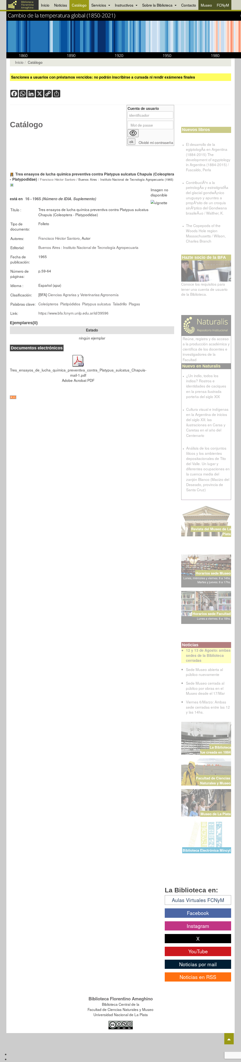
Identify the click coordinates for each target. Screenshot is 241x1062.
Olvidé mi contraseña (156, 142)
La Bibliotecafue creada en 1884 (215, 750)
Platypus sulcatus (96, 303)
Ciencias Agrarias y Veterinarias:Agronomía (83, 294)
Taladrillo (120, 303)
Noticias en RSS (198, 976)
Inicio (45, 5)
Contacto (188, 5)
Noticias (60, 5)
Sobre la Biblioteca (157, 5)
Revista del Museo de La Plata (211, 531)
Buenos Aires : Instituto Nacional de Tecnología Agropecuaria (88, 247)
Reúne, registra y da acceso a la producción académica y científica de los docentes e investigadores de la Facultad (206, 349)
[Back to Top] (229, 1038)
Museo (206, 5)
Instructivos (124, 5)
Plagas (134, 303)
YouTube (198, 951)
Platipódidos (70, 303)
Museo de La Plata (216, 813)
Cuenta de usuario (143, 108)
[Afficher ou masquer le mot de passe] (133, 133)
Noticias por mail (198, 964)
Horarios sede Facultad (212, 613)
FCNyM (223, 5)
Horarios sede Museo (213, 573)
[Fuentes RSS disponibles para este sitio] (92, 397)
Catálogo (79, 5)
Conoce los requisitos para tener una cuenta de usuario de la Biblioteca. (204, 289)
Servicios (99, 5)
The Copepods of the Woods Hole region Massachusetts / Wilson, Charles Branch (206, 233)
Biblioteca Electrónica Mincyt (207, 850)
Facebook (198, 912)
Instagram (198, 925)
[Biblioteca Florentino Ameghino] (22, 5)
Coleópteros (48, 303)
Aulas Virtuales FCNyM (198, 899)
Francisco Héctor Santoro (57, 179)
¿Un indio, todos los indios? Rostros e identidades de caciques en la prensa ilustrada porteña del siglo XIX (206, 386)
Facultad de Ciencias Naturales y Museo (213, 780)
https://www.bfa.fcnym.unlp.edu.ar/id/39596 (73, 312)
